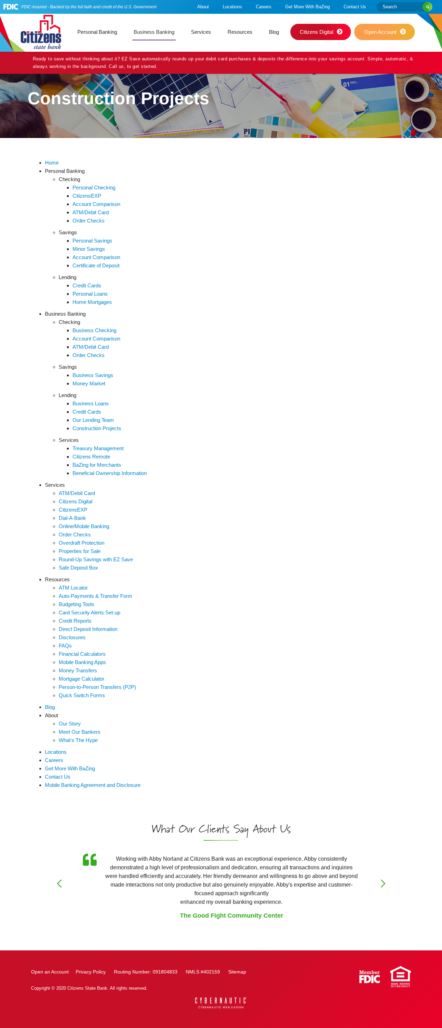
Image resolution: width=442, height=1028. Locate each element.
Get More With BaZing (307, 6)
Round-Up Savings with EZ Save (96, 559)
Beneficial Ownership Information (110, 473)
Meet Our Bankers (79, 732)
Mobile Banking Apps (82, 662)
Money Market (89, 383)
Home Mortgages (92, 302)
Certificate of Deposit (96, 265)
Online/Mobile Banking (84, 526)
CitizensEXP (87, 196)
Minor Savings (89, 249)
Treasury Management (98, 448)
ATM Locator (73, 588)
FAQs (65, 646)
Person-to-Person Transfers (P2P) (97, 687)
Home (52, 163)
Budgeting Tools (76, 604)
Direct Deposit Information (88, 629)
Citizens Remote (91, 456)
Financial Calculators (82, 654)
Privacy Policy (91, 972)
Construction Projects (97, 428)
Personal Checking (94, 187)
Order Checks (89, 221)
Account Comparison (96, 204)
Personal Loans (90, 294)
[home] (41, 32)
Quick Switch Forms (82, 695)
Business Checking (94, 330)
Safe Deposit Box (78, 568)
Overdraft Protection (81, 543)
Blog (274, 32)
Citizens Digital (75, 501)
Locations (232, 6)
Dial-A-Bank (72, 518)
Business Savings (93, 375)
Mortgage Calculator (81, 679)
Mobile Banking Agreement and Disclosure (93, 785)
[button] (97, 32)
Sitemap (237, 972)
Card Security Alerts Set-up (89, 612)
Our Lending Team (93, 420)
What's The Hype (78, 740)
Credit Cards (87, 285)
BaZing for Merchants (97, 465)
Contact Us (355, 6)
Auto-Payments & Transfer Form (95, 596)
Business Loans (91, 403)
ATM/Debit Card (91, 212)
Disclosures (72, 637)
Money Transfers (78, 670)
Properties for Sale (79, 551)
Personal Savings (92, 241)
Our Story (70, 723)
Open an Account (50, 972)
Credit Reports (75, 621)
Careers (263, 6)
